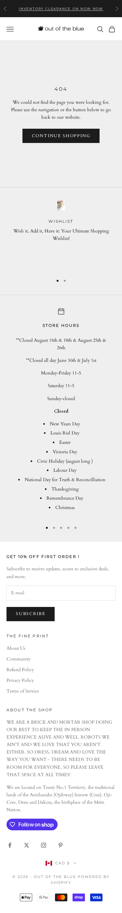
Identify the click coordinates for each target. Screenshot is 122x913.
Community (19, 659)
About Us (16, 648)
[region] (61, 234)
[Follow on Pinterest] (60, 845)
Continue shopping (61, 136)
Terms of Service (23, 691)
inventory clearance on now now (61, 8)
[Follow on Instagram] (43, 845)
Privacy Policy (20, 680)
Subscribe (30, 614)
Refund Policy (20, 670)
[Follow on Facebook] (10, 845)
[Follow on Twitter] (26, 845)
